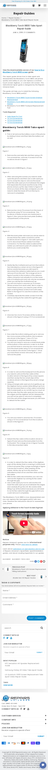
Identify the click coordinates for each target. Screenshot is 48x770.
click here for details (29, 544)
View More (8, 685)
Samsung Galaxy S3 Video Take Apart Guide (23, 670)
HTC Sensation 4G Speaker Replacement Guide (22, 664)
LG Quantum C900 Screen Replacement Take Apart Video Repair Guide (24, 675)
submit (39, 652)
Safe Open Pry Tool (14, 116)
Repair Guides (14, 18)
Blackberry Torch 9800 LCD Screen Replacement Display (26, 103)
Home (4, 18)
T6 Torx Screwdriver (15, 118)
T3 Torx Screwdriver (15, 120)
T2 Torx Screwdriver (15, 122)
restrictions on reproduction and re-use (28, 549)
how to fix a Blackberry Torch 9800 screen (23, 71)
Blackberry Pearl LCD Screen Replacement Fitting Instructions (29, 570)
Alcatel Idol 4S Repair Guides (24, 578)
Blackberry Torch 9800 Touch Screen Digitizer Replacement (24, 99)
